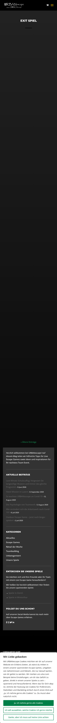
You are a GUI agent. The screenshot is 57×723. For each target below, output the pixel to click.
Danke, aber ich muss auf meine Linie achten (28, 717)
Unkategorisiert (34, 87)
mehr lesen (28, 107)
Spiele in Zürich (16, 593)
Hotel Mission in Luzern (28, 155)
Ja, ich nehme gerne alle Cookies (28, 703)
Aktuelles (23, 160)
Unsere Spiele (12, 560)
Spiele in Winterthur (18, 597)
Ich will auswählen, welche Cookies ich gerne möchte (28, 710)
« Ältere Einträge (28, 442)
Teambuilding (35, 160)
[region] (28, 687)
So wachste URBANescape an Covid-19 (24, 496)
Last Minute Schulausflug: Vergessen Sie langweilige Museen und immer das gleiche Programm (26, 483)
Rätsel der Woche (14, 546)
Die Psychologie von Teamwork (20, 504)
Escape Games (39, 410)
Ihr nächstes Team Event (17, 462)
